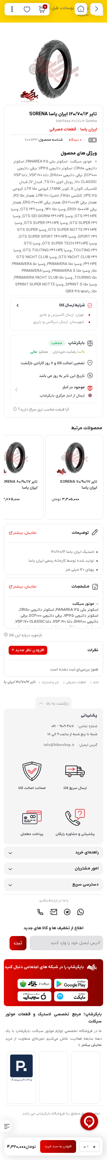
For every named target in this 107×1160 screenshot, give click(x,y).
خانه (96, 682)
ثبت (18, 943)
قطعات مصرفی (62, 129)
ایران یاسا (88, 129)
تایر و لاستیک (50, 682)
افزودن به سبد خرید (58, 1146)
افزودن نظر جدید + (28, 650)
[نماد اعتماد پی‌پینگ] (21, 1080)
